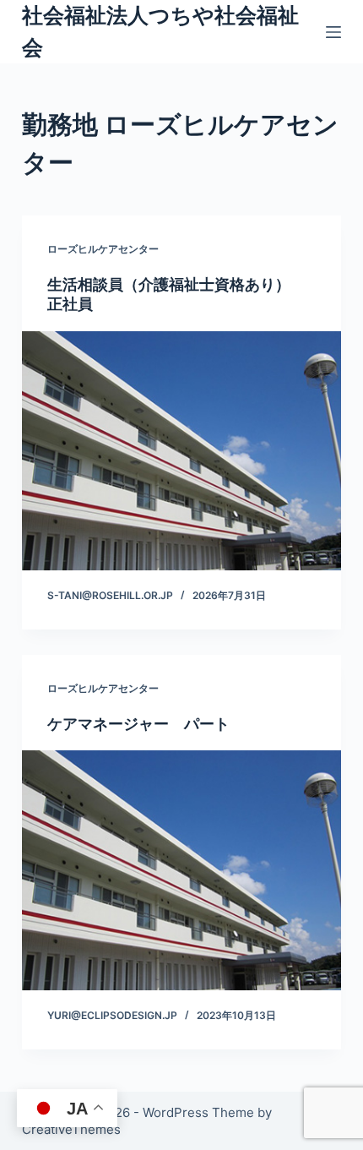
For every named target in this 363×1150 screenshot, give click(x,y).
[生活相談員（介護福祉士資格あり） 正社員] (181, 451)
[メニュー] (333, 32)
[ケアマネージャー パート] (181, 870)
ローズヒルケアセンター (103, 249)
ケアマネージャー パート (138, 724)
